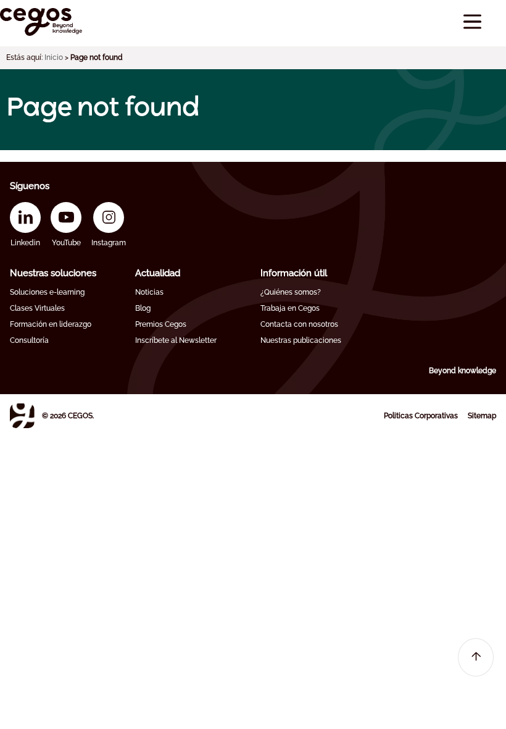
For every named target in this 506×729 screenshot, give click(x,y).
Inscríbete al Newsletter (176, 340)
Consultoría (29, 340)
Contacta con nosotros (299, 324)
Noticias (149, 292)
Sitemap (482, 415)
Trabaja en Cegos (290, 308)
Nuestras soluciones (53, 273)
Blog (143, 308)
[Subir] (476, 657)
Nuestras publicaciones (300, 340)
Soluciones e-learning (47, 292)
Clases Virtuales (37, 308)
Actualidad (157, 273)
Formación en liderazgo (50, 324)
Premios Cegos (160, 324)
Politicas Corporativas (421, 415)
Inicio (53, 57)
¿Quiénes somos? (290, 292)
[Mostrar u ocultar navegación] (472, 22)
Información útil (293, 273)
